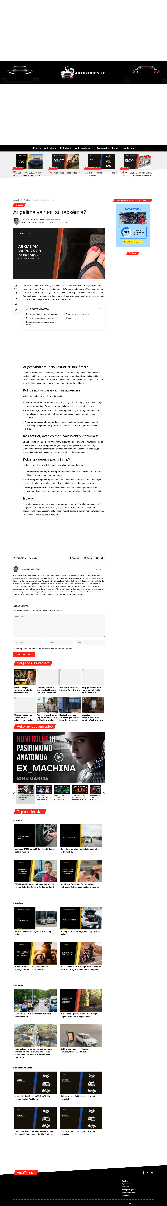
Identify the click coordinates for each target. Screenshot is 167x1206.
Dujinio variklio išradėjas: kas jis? (67, 173)
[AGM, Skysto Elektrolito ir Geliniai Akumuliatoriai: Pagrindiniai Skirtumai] (137, 161)
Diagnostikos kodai (93, 168)
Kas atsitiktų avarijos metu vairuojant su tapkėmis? (41, 323)
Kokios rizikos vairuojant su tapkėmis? (41, 318)
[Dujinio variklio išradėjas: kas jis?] (65, 161)
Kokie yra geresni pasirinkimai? (79, 314)
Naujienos (18, 985)
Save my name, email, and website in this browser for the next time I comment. (44, 649)
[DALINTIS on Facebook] (16, 293)
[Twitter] (147, 1172)
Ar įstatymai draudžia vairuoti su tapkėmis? (43, 314)
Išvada (70, 318)
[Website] (103, 569)
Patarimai (53, 168)
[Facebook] (143, 1172)
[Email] (16, 304)
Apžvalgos (18, 168)
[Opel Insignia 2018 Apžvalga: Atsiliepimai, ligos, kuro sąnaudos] (30, 161)
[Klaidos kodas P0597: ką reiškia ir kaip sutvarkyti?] (101, 161)
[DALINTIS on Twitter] (16, 299)
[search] (152, 148)
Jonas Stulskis (37, 219)
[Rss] (152, 1172)
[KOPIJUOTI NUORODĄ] (16, 310)
